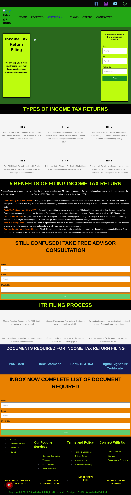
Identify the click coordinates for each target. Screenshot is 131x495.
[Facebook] (96, 3)
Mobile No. (106, 67)
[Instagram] (106, 3)
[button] (61, 17)
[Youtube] (115, 3)
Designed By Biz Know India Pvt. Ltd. (87, 492)
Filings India (7, 19)
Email (104, 56)
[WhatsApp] (124, 3)
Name (105, 46)
